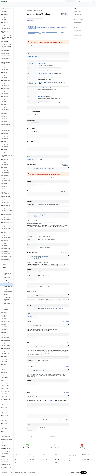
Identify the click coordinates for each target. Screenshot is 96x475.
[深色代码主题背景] (68, 134)
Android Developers (29, 10)
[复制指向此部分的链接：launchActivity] (34, 210)
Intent (64, 82)
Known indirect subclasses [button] (46, 32)
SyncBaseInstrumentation (32, 28)
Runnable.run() (58, 308)
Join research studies (85, 459)
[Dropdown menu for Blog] (45, 1)
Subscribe (84, 472)
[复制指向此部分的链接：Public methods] (37, 141)
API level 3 (65, 252)
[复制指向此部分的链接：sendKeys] (32, 321)
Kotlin (65, 15)
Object (31, 20)
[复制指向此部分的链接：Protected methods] (39, 389)
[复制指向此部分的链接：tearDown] (32, 412)
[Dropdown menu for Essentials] (15, 1)
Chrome (31, 468)
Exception (30, 429)
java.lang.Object (35, 123)
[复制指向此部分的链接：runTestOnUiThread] (37, 291)
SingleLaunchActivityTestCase (55, 27)
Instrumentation (41, 45)
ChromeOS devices (45, 457)
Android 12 (57, 462)
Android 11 (57, 464)
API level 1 (65, 13)
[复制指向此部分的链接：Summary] (33, 50)
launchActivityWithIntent (43, 82)
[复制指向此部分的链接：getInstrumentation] (37, 145)
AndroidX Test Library (57, 42)
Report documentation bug (86, 456)
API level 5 (65, 190)
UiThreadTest (31, 300)
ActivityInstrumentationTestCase (33, 32)
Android (16, 454)
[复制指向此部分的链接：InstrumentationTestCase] (40, 132)
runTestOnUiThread (42, 87)
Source (16, 459)
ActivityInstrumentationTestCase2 (51, 32)
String (46, 77)
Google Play (35, 1)
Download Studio (71, 460)
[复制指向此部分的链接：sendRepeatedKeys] (37, 366)
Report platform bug (85, 454)
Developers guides (72, 457)
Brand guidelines (24, 472)
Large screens (44, 454)
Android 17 (57, 454)
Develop (28, 1)
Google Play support (85, 457)
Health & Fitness (30, 457)
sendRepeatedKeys (41, 100)
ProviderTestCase (37, 27)
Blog (43, 1)
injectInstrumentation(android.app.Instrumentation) (48, 70)
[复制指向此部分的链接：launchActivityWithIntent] (39, 252)
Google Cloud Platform (43, 468)
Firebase (36, 468)
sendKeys (40, 92)
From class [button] (33, 123)
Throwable (30, 316)
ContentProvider (46, 27)
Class (51, 77)
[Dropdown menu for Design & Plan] (24, 1)
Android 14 (57, 459)
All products (51, 468)
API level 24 (67, 14)
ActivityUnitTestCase (31, 33)
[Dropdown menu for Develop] (31, 1)
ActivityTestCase (30, 27)
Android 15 (57, 457)
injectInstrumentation (42, 73)
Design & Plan (20, 1)
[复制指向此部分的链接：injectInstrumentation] (38, 190)
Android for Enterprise (18, 456)
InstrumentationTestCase (32, 56)
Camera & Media (31, 459)
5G (28, 462)
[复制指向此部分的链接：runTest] (31, 392)
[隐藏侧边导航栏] (12, 473)
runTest (33, 109)
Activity (64, 27)
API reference (4, 4)
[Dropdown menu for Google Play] (39, 1)
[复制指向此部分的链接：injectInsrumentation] (37, 164)
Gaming (29, 454)
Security (16, 457)
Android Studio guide (72, 455)
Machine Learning (31, 456)
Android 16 (57, 456)
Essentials (12, 1)
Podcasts (16, 464)
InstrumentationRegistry (35, 42)
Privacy (16, 472)
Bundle (60, 77)
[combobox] (70, 1)
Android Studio (89, 1)
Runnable (48, 87)
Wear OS (43, 456)
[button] (6, 11)
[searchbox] (6, 8)
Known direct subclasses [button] (47, 27)
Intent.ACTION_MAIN (50, 222)
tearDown (33, 114)
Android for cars (44, 459)
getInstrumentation (42, 63)
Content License (52, 436)
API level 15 (67, 165)
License (19, 472)
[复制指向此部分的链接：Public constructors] (39, 128)
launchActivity (41, 77)
